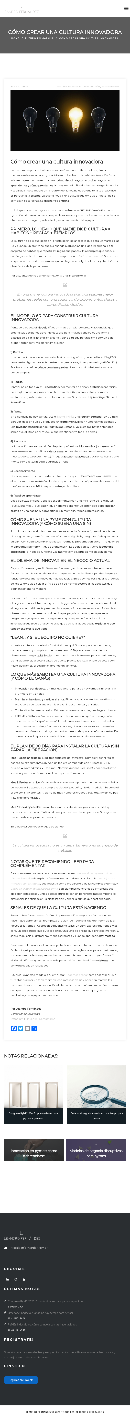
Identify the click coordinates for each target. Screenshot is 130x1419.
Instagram (17, 1018)
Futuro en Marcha (39, 38)
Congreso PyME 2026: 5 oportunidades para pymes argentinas (45, 1301)
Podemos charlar (77, 974)
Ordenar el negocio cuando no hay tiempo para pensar (40, 1313)
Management (110, 86)
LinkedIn (31, 1018)
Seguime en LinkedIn (21, 1380)
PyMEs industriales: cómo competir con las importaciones (42, 1324)
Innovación (92, 86)
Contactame (47, 1018)
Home (15, 38)
